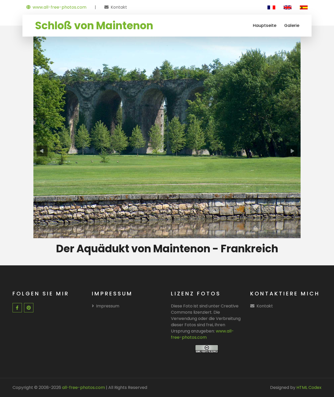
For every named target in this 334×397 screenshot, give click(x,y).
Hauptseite (264, 25)
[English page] (287, 7)
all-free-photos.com (83, 387)
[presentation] (42, 151)
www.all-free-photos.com (59, 7)
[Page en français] (271, 7)
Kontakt (119, 7)
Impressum (107, 306)
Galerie (291, 25)
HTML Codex (308, 387)
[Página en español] (304, 7)
